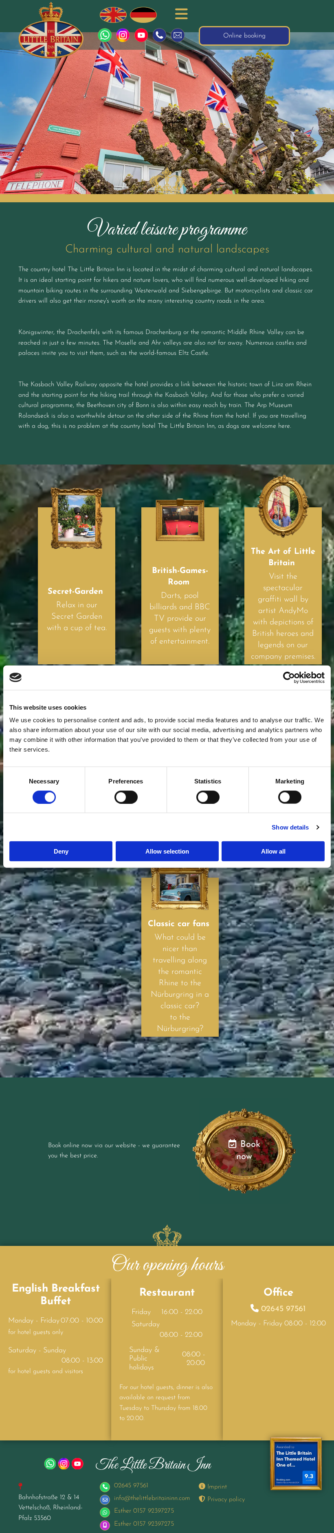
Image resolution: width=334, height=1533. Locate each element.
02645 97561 (283, 1309)
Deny (61, 851)
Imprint (213, 1487)
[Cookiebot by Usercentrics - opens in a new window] (289, 677)
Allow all (273, 851)
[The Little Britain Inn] (51, 30)
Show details (290, 826)
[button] (180, 15)
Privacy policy (222, 1499)
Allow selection (167, 851)
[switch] (126, 796)
